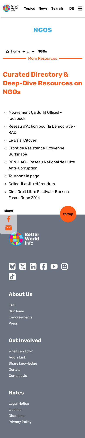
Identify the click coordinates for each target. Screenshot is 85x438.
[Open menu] (80, 8)
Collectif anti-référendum (31, 183)
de (71, 8)
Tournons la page (23, 176)
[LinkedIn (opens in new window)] (33, 266)
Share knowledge (23, 363)
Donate (14, 369)
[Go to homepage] (10, 8)
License (15, 410)
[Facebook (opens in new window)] (43, 266)
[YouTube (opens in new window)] (54, 266)
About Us (20, 294)
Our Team (16, 311)
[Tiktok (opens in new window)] (12, 276)
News (43, 8)
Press (13, 323)
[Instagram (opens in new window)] (64, 266)
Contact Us (18, 376)
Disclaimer (17, 416)
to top (68, 214)
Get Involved (25, 340)
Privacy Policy (20, 422)
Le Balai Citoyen (22, 140)
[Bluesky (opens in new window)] (12, 266)
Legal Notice (19, 403)
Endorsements (20, 317)
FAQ (12, 305)
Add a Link (17, 357)
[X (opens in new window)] (22, 266)
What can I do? (21, 351)
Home (15, 51)
